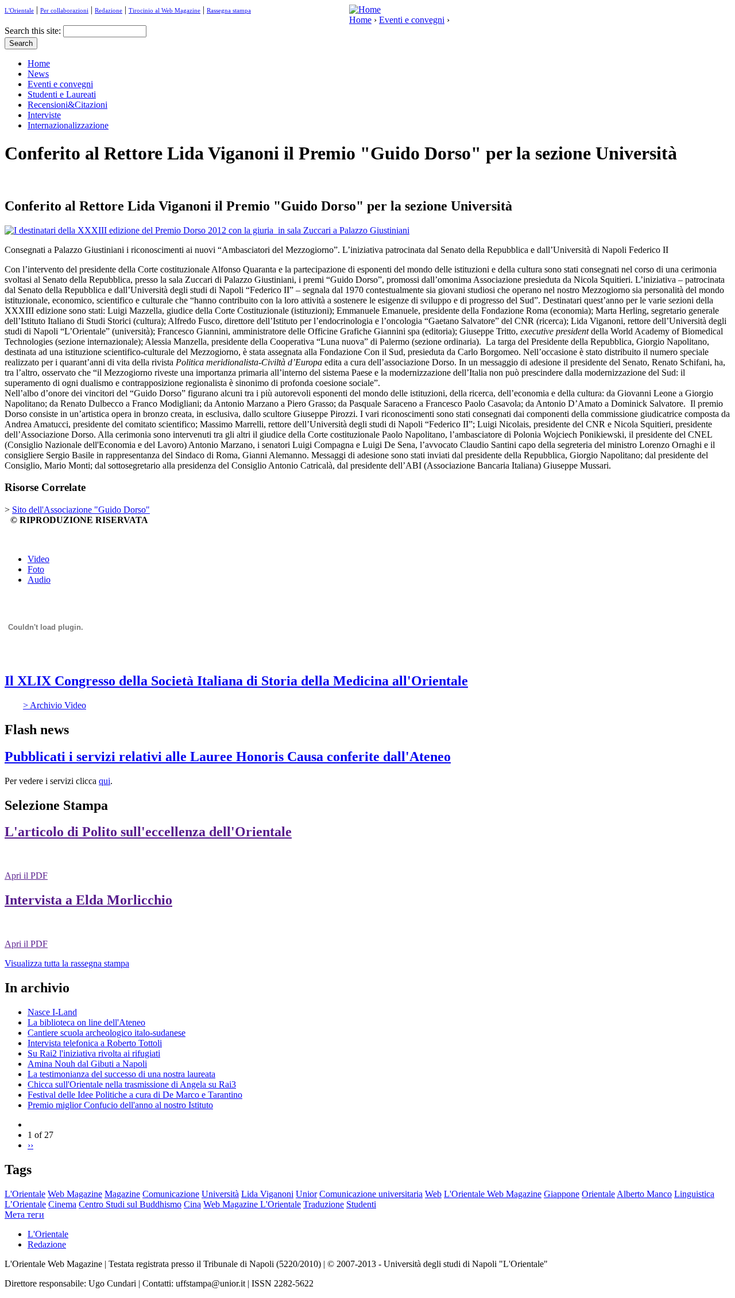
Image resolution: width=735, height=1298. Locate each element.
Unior (306, 1194)
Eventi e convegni (411, 20)
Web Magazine (75, 1194)
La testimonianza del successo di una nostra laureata (121, 1074)
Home (360, 20)
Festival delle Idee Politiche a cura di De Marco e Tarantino (135, 1095)
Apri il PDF (26, 875)
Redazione (108, 10)
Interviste (44, 115)
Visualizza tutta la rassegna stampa (67, 963)
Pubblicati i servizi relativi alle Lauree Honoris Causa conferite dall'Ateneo (228, 756)
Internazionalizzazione (68, 125)
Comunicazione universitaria (371, 1194)
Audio (39, 579)
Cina (192, 1204)
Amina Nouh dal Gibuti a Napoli (87, 1064)
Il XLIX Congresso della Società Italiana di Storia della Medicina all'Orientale (236, 680)
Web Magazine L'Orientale (252, 1204)
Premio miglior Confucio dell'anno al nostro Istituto (120, 1105)
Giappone (561, 1194)
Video (38, 559)
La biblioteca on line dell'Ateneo (86, 1022)
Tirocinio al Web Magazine (164, 10)
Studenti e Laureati (62, 94)
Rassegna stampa (229, 10)
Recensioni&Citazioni (67, 105)
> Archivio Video (54, 705)
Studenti (361, 1204)
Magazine (122, 1194)
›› (30, 1145)
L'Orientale (19, 10)
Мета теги (24, 1214)
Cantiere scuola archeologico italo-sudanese (106, 1033)
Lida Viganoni (267, 1194)
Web (433, 1194)
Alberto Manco (644, 1194)
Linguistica (694, 1194)
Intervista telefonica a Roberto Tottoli (95, 1043)
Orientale (598, 1194)
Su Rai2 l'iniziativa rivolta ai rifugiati (94, 1053)
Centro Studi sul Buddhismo (130, 1204)
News (38, 74)
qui (104, 781)
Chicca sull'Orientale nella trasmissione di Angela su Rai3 (132, 1084)
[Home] (365, 9)
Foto (36, 569)
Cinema (62, 1204)
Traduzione (323, 1204)
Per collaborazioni (64, 10)
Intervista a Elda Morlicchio (88, 899)
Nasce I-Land (52, 1012)
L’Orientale (25, 1204)
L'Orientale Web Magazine (492, 1194)
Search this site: (34, 31)
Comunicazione (170, 1194)
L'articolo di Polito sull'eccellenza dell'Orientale (148, 831)
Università (220, 1194)
